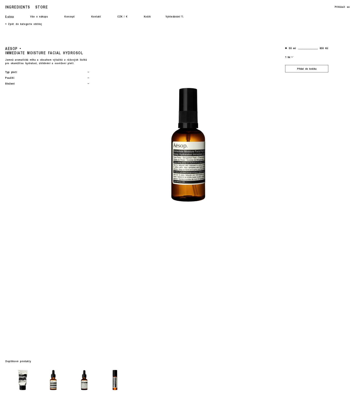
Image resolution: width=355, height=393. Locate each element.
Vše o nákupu (39, 16)
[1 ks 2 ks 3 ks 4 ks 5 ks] (289, 57)
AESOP (11, 48)
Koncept (69, 16)
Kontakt (96, 16)
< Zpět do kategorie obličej (23, 24)
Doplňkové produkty (18, 361)
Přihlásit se (342, 7)
